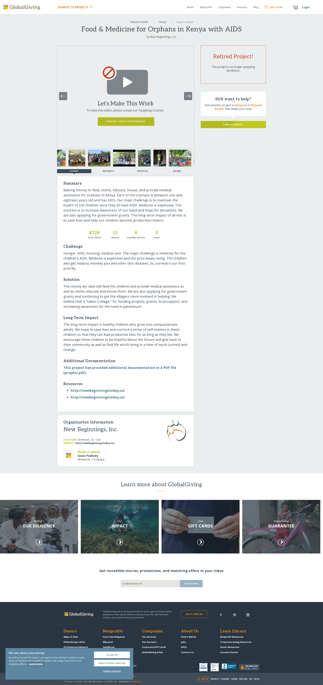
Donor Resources (229, 647)
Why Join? (108, 642)
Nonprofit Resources (231, 636)
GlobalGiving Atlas (152, 652)
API (250, 679)
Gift (276, 7)
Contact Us (187, 652)
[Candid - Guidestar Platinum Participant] (216, 667)
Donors (70, 631)
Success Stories (229, 652)
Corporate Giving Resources (236, 642)
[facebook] (221, 614)
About (190, 7)
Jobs (183, 642)
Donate (73, 7)
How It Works (188, 636)
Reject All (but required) (112, 663)
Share (177, 171)
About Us (190, 631)
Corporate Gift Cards (154, 647)
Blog (256, 7)
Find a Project (233, 124)
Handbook (109, 647)
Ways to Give (71, 636)
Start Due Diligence (114, 636)
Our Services (149, 636)
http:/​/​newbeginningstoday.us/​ (97, 390)
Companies (224, 7)
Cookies (225, 679)
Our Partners (149, 642)
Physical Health (139, 22)
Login (306, 7)
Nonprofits (206, 7)
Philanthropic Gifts (74, 642)
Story (74, 171)
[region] (69, 664)
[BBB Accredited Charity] (230, 667)
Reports (108, 171)
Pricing (243, 679)
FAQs (184, 647)
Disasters (242, 7)
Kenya (162, 22)
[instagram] (234, 614)
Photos (142, 171)
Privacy (215, 679)
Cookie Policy (35, 664)
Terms (234, 679)
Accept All (111, 654)
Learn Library (233, 631)
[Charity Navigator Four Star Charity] (204, 667)
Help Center (194, 614)
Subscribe (191, 583)
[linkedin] (247, 614)
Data (256, 679)
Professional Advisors (76, 647)
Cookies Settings (112, 671)
